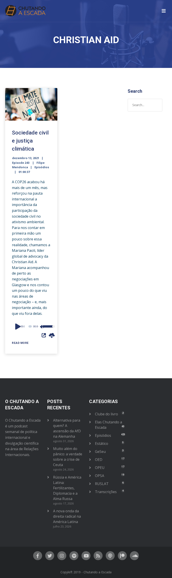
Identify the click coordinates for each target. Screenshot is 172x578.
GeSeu (100, 451)
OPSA (99, 475)
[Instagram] (61, 555)
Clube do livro (106, 414)
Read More (20, 343)
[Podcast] (110, 555)
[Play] (18, 326)
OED (98, 459)
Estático (101, 443)
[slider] (45, 329)
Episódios (41, 167)
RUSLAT (102, 483)
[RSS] (98, 555)
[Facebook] (37, 555)
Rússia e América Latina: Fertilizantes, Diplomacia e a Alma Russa (67, 488)
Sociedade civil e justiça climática (30, 141)
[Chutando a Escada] (25, 11)
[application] (31, 326)
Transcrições (106, 491)
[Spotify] (73, 555)
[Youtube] (86, 555)
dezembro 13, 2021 (25, 158)
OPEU (100, 467)
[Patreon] (122, 555)
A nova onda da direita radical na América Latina (67, 516)
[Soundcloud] (134, 555)
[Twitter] (49, 555)
